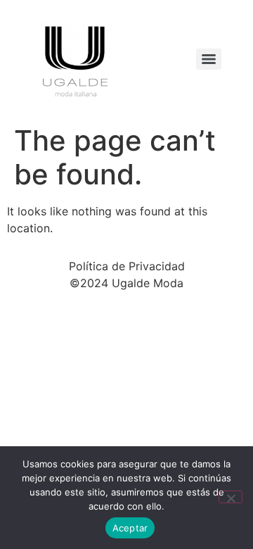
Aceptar (130, 528)
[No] (230, 497)
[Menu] (208, 59)
